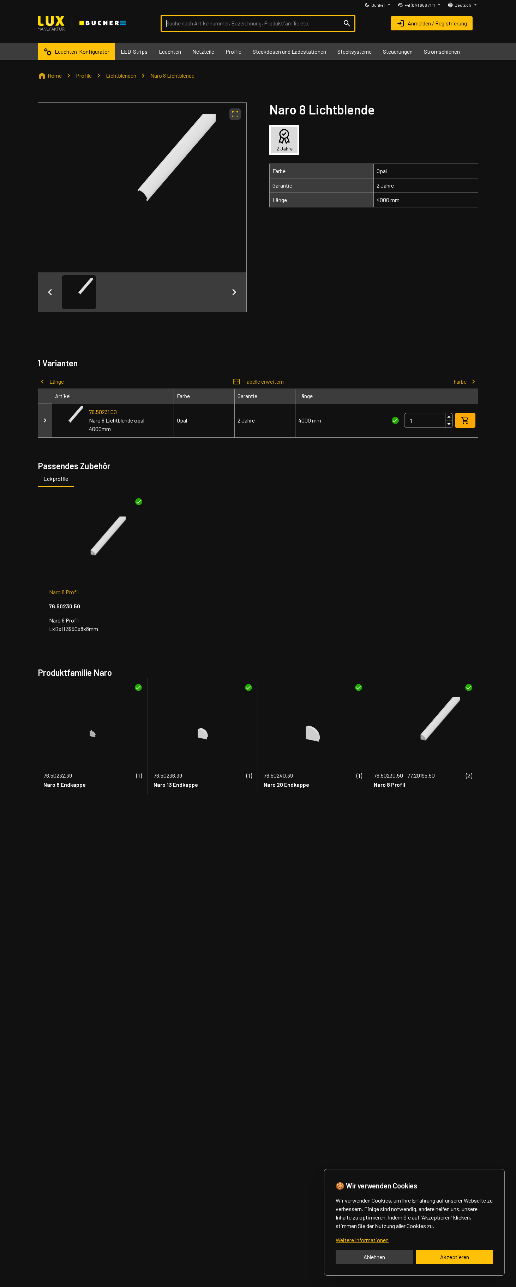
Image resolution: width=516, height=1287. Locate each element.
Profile (84, 75)
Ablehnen (374, 1256)
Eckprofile (55, 478)
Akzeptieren (454, 1256)
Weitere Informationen (362, 1239)
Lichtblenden (121, 75)
